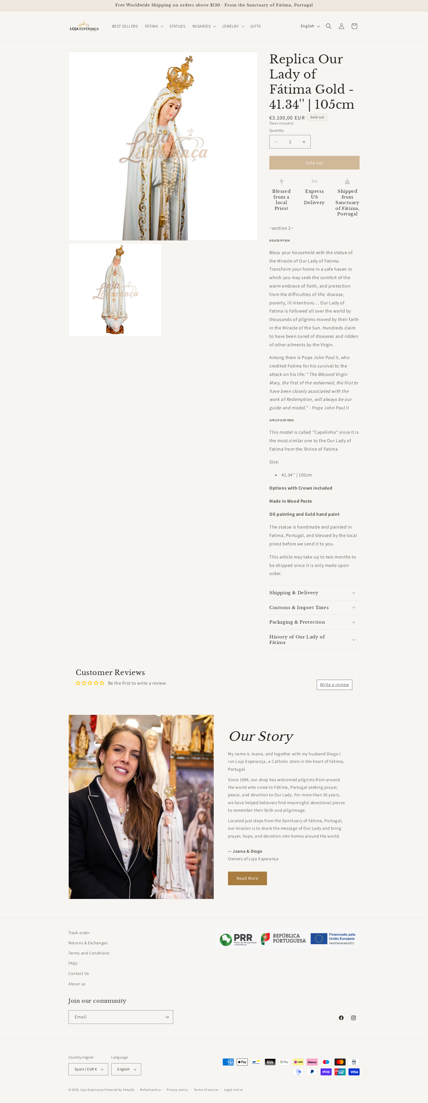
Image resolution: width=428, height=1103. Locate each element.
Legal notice (233, 1090)
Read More (247, 878)
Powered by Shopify (120, 1090)
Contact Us (78, 973)
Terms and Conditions (89, 953)
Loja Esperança (92, 1090)
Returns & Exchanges (87, 942)
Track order (79, 932)
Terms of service (206, 1090)
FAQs (72, 963)
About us (77, 983)
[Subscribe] (166, 1017)
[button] (154, 26)
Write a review (334, 684)
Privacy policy (177, 1090)
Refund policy (150, 1090)
